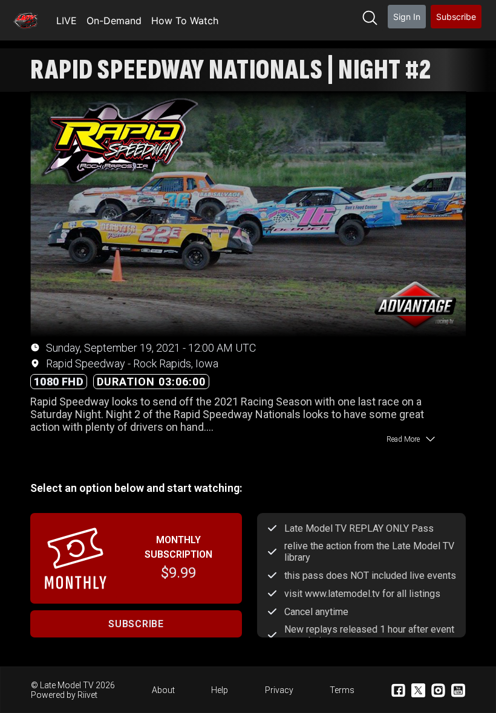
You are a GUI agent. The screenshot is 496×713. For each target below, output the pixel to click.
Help (219, 690)
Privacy (279, 690)
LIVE (66, 21)
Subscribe (456, 16)
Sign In (406, 16)
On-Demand (114, 21)
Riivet (87, 695)
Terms (342, 690)
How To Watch (184, 21)
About (163, 690)
